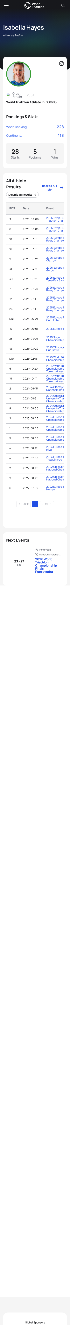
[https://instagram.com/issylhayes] (61, 63)
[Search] (63, 5)
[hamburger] (6, 5)
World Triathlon (34, 5)
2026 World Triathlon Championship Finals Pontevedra (46, 565)
